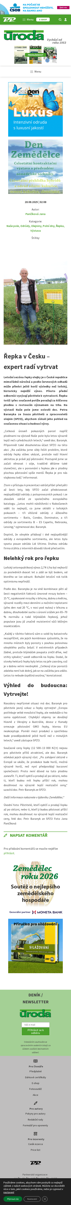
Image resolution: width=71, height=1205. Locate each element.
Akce (35, 1095)
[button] (35, 1031)
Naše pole (13, 226)
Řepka (60, 226)
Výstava (35, 230)
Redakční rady (35, 1119)
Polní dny (48, 226)
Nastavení (32, 1199)
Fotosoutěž (35, 1089)
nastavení (8, 1192)
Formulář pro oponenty (35, 1125)
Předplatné (35, 1071)
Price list (35, 1149)
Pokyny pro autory (35, 1113)
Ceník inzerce (35, 1144)
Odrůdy (25, 226)
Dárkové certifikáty (35, 1077)
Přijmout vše (13, 1199)
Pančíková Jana (35, 214)
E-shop (35, 1083)
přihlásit (9, 853)
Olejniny (36, 226)
